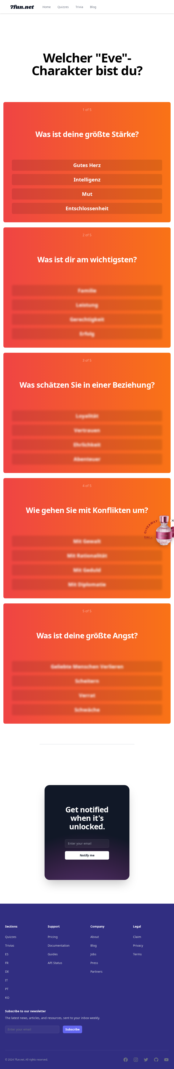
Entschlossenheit (87, 208)
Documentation (59, 945)
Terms (137, 954)
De (7, 971)
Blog (93, 7)
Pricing (53, 937)
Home (46, 7)
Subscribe (72, 1029)
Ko (7, 998)
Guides (53, 954)
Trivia (79, 7)
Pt (6, 989)
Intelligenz (87, 179)
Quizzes (63, 7)
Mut (87, 193)
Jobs (93, 954)
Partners (96, 971)
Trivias (9, 945)
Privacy (138, 945)
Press (94, 963)
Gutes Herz (87, 165)
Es (6, 954)
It (6, 980)
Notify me (87, 855)
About (94, 937)
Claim (137, 937)
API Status (55, 963)
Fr (6, 963)
